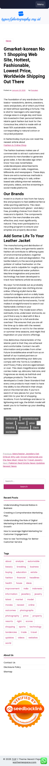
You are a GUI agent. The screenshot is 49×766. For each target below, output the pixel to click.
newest (20, 604)
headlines (34, 577)
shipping (10, 427)
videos (21, 637)
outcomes (10, 610)
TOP (14, 759)
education (21, 572)
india (26, 588)
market (19, 599)
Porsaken (34, 90)
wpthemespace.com (24, 762)
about (8, 561)
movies (9, 604)
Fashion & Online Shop (15, 145)
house (19, 583)
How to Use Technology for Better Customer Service (21, 540)
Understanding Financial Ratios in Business (20, 507)
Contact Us (9, 662)
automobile (33, 561)
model (30, 599)
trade (24, 632)
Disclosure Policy (12, 667)
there (36, 427)
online (31, 604)
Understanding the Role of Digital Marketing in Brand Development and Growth (23, 523)
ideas (29, 583)
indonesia (37, 588)
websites (33, 637)
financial (21, 577)
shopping (23, 427)
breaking (21, 566)
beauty (9, 566)
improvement (12, 588)
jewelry (38, 594)
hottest (9, 423)
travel (34, 632)
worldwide (11, 431)
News (8, 40)
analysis (20, 561)
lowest (21, 423)
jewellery (26, 594)
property (37, 615)
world (8, 643)
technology (35, 626)
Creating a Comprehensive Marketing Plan (23, 514)
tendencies (11, 632)
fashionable (12, 418)
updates (9, 637)
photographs (26, 610)
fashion (9, 577)
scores (29, 621)
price (32, 423)
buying (8, 572)
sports (22, 626)
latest (8, 599)
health (8, 583)
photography (12, 615)
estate (34, 572)
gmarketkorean (30, 418)
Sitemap (8, 671)
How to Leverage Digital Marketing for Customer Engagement (23, 533)
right (19, 621)
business (34, 566)
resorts (9, 621)
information (11, 594)
